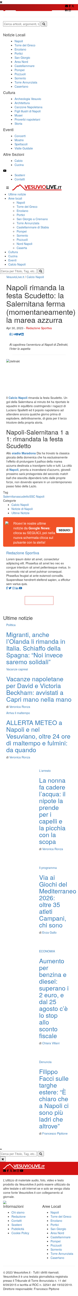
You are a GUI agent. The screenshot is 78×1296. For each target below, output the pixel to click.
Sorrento (22, 235)
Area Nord (57, 1233)
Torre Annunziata (28, 223)
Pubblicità (17, 1229)
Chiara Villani (50, 1043)
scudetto (23, 496)
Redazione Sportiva (39, 328)
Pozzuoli (22, 239)
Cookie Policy (20, 1233)
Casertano (57, 1258)
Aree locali (15, 198)
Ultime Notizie (20, 513)
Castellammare (61, 1237)
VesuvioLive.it (15, 277)
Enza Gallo (49, 932)
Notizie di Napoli (22, 509)
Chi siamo (18, 1212)
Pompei (22, 231)
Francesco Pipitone (55, 1133)
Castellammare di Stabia (33, 227)
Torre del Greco (27, 206)
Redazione (18, 1216)
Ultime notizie (17, 194)
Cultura (13, 252)
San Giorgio (58, 1229)
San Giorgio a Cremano (32, 219)
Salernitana (10, 496)
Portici (21, 215)
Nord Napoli (24, 244)
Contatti (20, 179)
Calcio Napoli (17, 264)
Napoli (21, 202)
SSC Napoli (36, 496)
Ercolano (22, 211)
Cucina (12, 256)
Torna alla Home (39, 600)
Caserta (22, 248)
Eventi (12, 260)
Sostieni (20, 175)
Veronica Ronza (19, 707)
